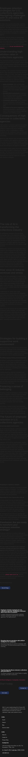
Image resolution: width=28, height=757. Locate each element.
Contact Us (4, 737)
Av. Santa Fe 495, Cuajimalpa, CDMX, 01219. (13, 750)
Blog (3, 725)
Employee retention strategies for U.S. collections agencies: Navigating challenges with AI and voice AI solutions (13, 611)
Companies (15, 680)
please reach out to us (11, 574)
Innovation (22, 680)
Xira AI (3, 719)
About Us (4, 734)
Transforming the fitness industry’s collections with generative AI (14, 670)
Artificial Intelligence (6, 680)
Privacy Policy (5, 740)
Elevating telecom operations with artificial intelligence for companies (13, 641)
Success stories (5, 727)
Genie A (4, 722)
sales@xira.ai (5, 752)
